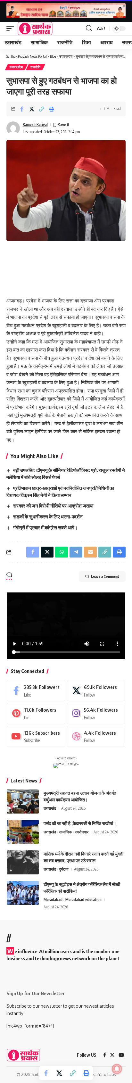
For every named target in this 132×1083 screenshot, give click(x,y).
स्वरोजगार (81, 832)
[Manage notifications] (117, 1069)
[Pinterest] (36, 713)
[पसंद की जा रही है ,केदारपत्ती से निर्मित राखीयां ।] (23, 832)
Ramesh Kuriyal (35, 124)
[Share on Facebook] (21, 109)
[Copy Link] (41, 109)
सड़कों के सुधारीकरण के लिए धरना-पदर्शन (48, 516)
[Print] (51, 109)
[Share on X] (31, 109)
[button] (11, 28)
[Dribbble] (96, 736)
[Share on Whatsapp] (61, 552)
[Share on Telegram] (76, 552)
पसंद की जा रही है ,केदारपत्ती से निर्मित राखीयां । (80, 823)
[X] (96, 690)
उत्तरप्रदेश (16, 67)
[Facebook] (36, 690)
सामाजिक (65, 832)
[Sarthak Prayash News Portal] (35, 28)
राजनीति (35, 67)
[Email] (90, 552)
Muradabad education (83, 899)
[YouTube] (121, 1055)
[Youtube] (36, 736)
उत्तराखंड (50, 808)
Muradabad (53, 899)
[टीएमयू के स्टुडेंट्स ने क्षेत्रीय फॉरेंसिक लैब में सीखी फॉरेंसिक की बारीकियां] (23, 893)
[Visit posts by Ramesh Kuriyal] (13, 128)
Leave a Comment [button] (105, 576)
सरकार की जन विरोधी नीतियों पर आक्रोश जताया (53, 505)
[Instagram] (96, 713)
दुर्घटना (64, 869)
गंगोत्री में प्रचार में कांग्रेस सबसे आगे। (45, 527)
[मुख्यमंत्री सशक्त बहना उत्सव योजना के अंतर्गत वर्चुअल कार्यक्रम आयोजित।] (23, 802)
